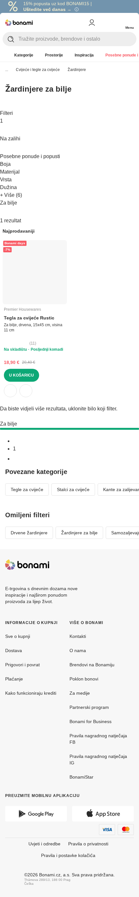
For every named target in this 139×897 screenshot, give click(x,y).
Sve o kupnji (17, 636)
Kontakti (78, 636)
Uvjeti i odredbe (44, 843)
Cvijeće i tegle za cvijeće (38, 69)
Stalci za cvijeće (73, 489)
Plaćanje (14, 678)
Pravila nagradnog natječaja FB (98, 739)
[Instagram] (128, 564)
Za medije (80, 693)
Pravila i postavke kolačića (68, 855)
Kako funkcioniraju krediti (30, 693)
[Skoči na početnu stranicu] (19, 22)
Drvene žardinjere (29, 532)
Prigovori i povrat (22, 664)
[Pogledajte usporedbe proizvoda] (103, 22)
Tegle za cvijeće (27, 489)
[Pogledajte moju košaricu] (116, 22)
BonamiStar (81, 777)
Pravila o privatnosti (88, 843)
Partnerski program (89, 707)
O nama (78, 650)
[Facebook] (113, 564)
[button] (25, 390)
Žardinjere (77, 69)
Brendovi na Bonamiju (92, 664)
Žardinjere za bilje (79, 532)
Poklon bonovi (84, 678)
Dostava (13, 650)
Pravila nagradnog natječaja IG (98, 759)
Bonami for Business (91, 721)
